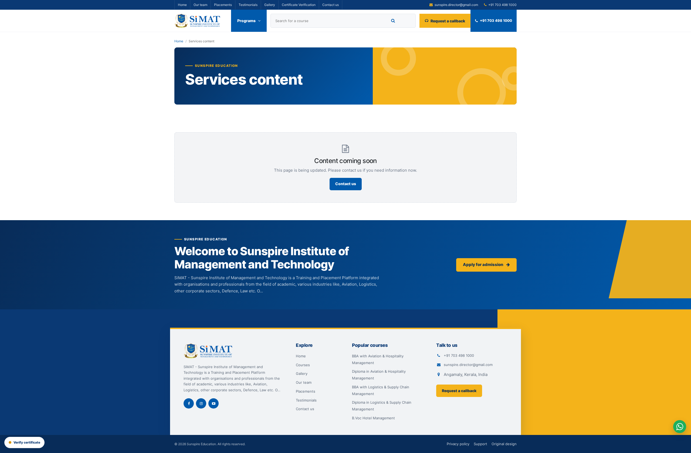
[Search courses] (393, 20)
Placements (223, 5)
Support (480, 444)
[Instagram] (201, 403)
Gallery (269, 5)
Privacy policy (458, 444)
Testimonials (248, 5)
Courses (303, 365)
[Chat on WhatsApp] (679, 426)
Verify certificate (26, 442)
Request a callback (448, 21)
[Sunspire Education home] (202, 21)
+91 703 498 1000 (496, 20)
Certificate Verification (299, 5)
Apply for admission (483, 264)
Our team (200, 5)
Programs (246, 20)
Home (182, 5)
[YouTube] (213, 403)
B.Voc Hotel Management (373, 418)
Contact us (330, 5)
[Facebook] (189, 403)
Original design (504, 444)
